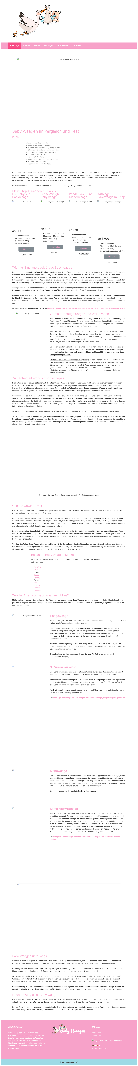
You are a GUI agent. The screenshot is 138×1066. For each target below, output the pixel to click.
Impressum (96, 1033)
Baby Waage (14, 45)
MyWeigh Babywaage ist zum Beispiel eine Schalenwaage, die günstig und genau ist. (89, 698)
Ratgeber (77, 45)
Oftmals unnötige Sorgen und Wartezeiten (43, 150)
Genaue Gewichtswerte (36, 155)
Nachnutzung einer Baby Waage (40, 164)
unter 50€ (26, 45)
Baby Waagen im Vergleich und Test (35, 143)
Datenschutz (97, 1035)
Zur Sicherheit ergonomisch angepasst (42, 152)
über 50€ (37, 45)
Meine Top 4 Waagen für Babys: (39, 145)
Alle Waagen (48, 45)
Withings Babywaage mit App (111, 195)
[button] (26, 249)
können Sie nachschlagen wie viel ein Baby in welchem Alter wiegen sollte (86, 308)
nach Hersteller (62, 45)
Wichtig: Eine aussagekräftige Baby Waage (44, 148)
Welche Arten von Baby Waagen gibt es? (43, 159)
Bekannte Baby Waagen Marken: (40, 157)
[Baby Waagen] (69, 22)
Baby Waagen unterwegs (37, 162)
